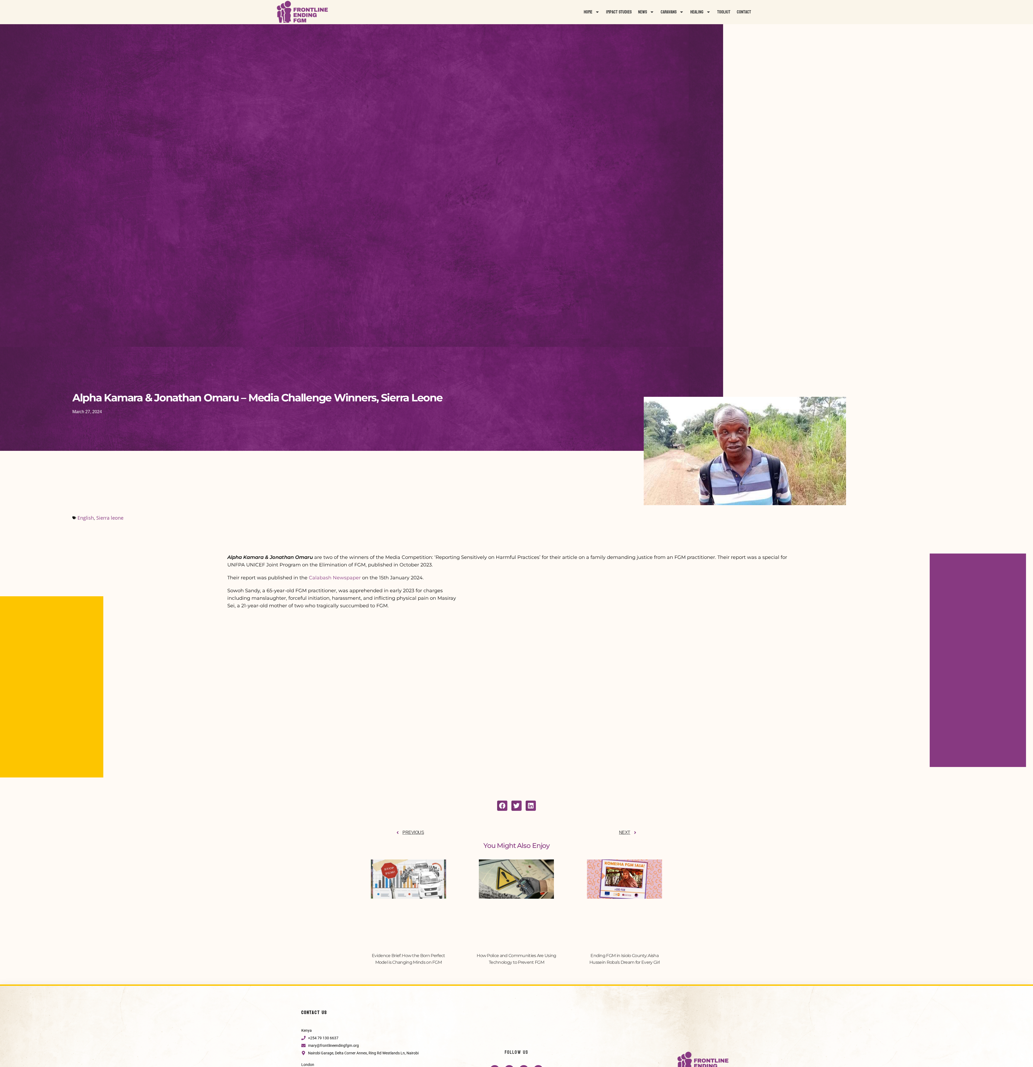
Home (588, 12)
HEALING (696, 12)
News (642, 12)
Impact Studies (619, 12)
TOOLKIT (723, 12)
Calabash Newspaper (335, 578)
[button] (502, 806)
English (85, 518)
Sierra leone (109, 518)
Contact (744, 12)
